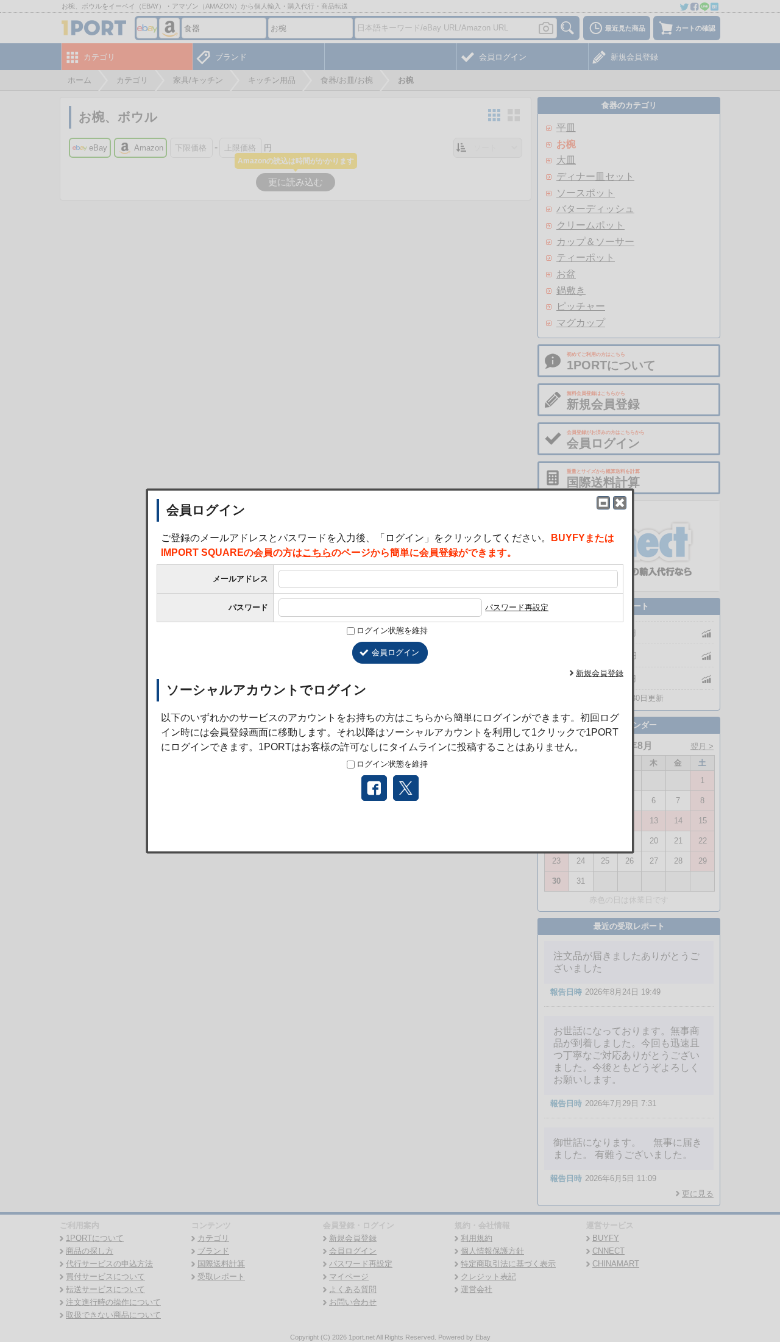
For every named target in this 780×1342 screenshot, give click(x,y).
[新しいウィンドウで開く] (603, 502)
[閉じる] (619, 502)
